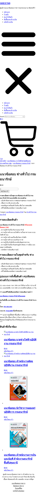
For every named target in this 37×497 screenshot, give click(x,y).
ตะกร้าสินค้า (8, 17)
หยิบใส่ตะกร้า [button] (8, 351)
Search (2, 116)
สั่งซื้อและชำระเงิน (10, 19)
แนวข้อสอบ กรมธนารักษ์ (21, 163)
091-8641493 (8, 307)
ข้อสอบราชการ (18, 486)
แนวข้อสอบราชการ (18, 483)
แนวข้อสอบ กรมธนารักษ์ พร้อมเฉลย (12, 296)
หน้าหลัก (3, 161)
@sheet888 (9, 311)
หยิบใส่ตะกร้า (4, 191)
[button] (18, 62)
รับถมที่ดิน (18, 488)
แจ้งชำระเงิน (8, 22)
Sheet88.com (4, 494)
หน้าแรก (7, 12)
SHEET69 (5, 3)
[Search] (24, 117)
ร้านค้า (6, 14)
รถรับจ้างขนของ (18, 491)
